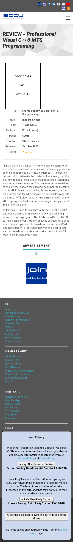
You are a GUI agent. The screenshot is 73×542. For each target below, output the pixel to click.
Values (9, 327)
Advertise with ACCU (17, 312)
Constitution (12, 323)
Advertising (11, 407)
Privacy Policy (13, 337)
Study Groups (13, 330)
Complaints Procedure (18, 374)
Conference (12, 418)
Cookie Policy (12, 341)
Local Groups (12, 404)
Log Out (9, 381)
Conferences (12, 316)
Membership (12, 400)
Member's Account (16, 377)
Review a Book (13, 363)
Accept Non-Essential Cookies (36, 464)
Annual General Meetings (19, 370)
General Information (16, 396)
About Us (10, 309)
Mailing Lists (12, 334)
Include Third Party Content (36, 499)
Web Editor (11, 414)
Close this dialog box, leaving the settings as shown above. (36, 516)
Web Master (12, 411)
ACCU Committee (15, 367)
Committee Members (17, 319)
